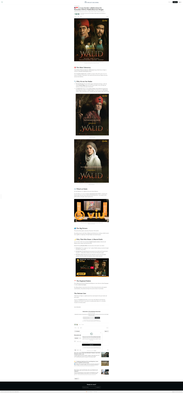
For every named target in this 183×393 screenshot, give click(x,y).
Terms (13, 391)
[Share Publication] (171, 2)
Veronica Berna (96, 13)
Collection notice (16, 391)
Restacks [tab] (80, 338)
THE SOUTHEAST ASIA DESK (84, 13)
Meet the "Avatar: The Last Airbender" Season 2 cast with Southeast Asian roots (87, 353)
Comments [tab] (76, 338)
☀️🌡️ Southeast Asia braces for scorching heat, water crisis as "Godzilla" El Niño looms (86, 362)
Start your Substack (89, 391)
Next (106, 331)
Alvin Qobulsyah (102, 13)
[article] (91, 356)
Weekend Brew (77, 6)
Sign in (180, 2)
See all (76, 378)
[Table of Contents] (1, 196)
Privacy (11, 391)
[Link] (73, 67)
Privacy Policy (99, 347)
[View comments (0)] (78, 17)
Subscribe (175, 2)
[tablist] (78, 338)
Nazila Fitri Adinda (91, 13)
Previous (77, 331)
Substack (173, 391)
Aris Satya (94, 374)
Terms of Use (96, 346)
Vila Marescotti (86, 357)
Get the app (95, 391)
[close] (100, 332)
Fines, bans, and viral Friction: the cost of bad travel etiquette (86, 370)
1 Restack (82, 324)
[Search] (169, 2)
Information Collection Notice (91, 347)
